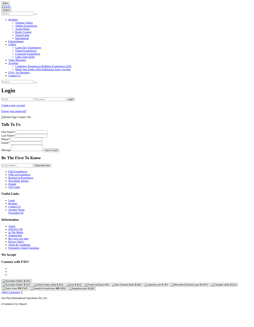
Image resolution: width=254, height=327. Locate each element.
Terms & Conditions (19, 244)
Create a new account (13, 105)
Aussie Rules (22, 28)
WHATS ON (15, 229)
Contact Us (14, 75)
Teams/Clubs (22, 35)
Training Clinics (24, 22)
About (11, 226)
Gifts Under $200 (24, 56)
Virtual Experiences (26, 50)
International (22, 38)
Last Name (8, 135)
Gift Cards (14, 187)
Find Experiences (17, 171)
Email (5, 142)
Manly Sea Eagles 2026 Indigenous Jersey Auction (43, 69)
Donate (12, 184)
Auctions (13, 63)
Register (12, 203)
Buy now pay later (18, 238)
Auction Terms (16, 209)
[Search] (35, 14)
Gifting (12, 44)
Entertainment (15, 41)
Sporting (13, 19)
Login (11, 200)
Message (6, 150)
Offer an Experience (19, 174)
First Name (8, 131)
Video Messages (17, 60)
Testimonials (15, 235)
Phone (5, 139)
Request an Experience (20, 177)
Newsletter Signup (18, 180)
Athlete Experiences (26, 25)
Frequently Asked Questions (23, 247)
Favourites (15, 212)
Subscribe (42, 165)
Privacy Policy (16, 241)
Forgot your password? (14, 111)
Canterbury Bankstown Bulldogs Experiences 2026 (43, 66)
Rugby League (23, 32)
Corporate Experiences (27, 53)
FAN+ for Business (19, 72)
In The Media (15, 232)
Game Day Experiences (28, 47)
